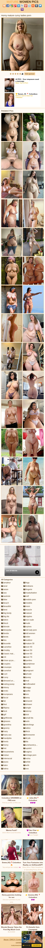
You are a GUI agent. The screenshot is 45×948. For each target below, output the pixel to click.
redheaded (30, 684)
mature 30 (29, 643)
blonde (6, 627)
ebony (6, 687)
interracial (7, 758)
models (28, 603)
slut (27, 714)
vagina (28, 752)
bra (4, 640)
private (28, 674)
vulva (27, 758)
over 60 (28, 654)
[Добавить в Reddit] (29, 5)
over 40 (28, 647)
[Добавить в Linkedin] (18, 5)
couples (6, 664)
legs (27, 583)
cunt (5, 674)
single (28, 708)
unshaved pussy (32, 745)
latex (5, 765)
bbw (5, 600)
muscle (28, 610)
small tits (29, 718)
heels (5, 742)
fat (4, 701)
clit (4, 657)
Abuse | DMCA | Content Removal (16, 940)
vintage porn (30, 755)
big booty (7, 613)
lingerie (28, 589)
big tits (6, 616)
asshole (6, 596)
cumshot (7, 671)
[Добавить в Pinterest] (25, 5)
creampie (7, 667)
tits (26, 742)
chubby (6, 650)
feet (5, 704)
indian (6, 755)
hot (4, 748)
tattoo (27, 728)
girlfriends (7, 718)
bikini (5, 620)
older (27, 637)
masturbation (31, 593)
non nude (29, 620)
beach (6, 603)
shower (28, 704)
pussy (28, 677)
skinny (28, 711)
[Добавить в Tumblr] (36, 5)
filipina (6, 708)
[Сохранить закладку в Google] (11, 5)
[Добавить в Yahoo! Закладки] (22, 9)
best (5, 610)
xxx (27, 769)
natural (28, 613)
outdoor (28, 640)
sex (27, 694)
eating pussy (8, 684)
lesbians (29, 586)
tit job (27, 738)
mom (27, 606)
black (5, 623)
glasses (6, 721)
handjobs (7, 738)
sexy (27, 698)
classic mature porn (11, 654)
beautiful (7, 606)
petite (27, 667)
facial (5, 698)
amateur (7, 583)
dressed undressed (11, 681)
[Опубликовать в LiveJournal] (22, 5)
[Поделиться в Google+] (15, 5)
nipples (28, 616)
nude (27, 623)
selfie (27, 691)
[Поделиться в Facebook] (7, 5)
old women (30, 633)
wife (27, 765)
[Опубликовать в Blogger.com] (4, 5)
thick (27, 731)
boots (5, 637)
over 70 (28, 657)
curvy (5, 677)
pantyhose (30, 664)
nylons (28, 627)
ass (5, 593)
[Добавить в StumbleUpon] (33, 5)
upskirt (28, 748)
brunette (7, 643)
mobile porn (30, 600)
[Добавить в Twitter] (40, 5)
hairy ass (7, 735)
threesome (30, 735)
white (27, 762)
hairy (5, 731)
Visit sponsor (30, 74)
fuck (5, 711)
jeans (5, 762)
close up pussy (9, 660)
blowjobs (7, 630)
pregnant (29, 671)
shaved (28, 701)
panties (28, 660)
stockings (29, 725)
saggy (28, 687)
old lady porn (31, 630)
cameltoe (7, 647)
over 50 (28, 650)
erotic (5, 691)
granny (6, 728)
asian (5, 589)
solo (27, 721)
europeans (8, 694)
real (27, 681)
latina (5, 769)
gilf (4, 714)
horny (5, 745)
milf (27, 596)
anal (5, 586)
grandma (7, 725)
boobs (6, 633)
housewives (8, 752)
